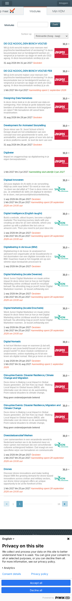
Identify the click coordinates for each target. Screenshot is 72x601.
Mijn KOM (58, 11)
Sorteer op (26, 34)
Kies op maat (4, 11)
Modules (35, 11)
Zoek (55, 25)
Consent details (11, 573)
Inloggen (63, 3)
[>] (65, 504)
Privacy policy (39, 573)
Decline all (36, 590)
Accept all (36, 582)
